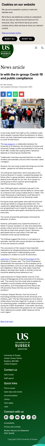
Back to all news (7, 321)
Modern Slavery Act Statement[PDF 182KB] (16, 431)
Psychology (30, 259)
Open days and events (13, 392)
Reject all (10, 39)
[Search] (42, 49)
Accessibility (9, 423)
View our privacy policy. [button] (11, 33)
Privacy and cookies (12, 427)
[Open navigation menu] (36, 47)
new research (9, 144)
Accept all (27, 39)
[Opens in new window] (3, 94)
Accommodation (11, 395)
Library (7, 399)
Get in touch (9, 374)
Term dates (8, 403)
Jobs (6, 406)
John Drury (5, 259)
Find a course (9, 388)
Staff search (9, 378)
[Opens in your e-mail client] (21, 94)
